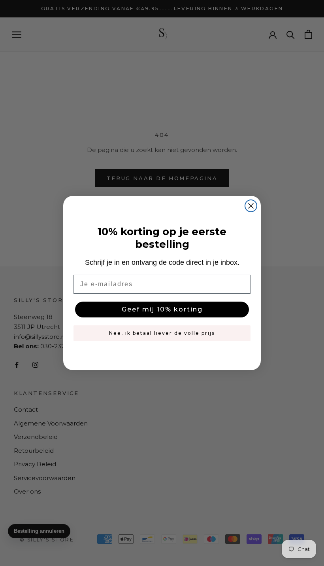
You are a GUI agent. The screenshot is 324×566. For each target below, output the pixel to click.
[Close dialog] (251, 206)
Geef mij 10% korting (162, 309)
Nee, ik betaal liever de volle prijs (162, 333)
